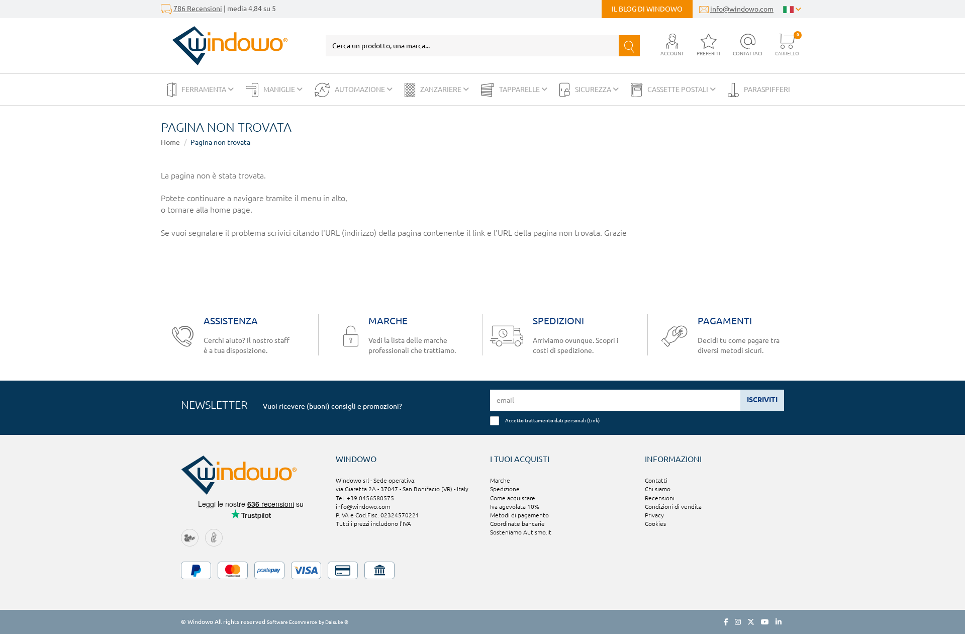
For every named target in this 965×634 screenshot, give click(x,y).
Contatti (656, 480)
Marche (500, 480)
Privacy (654, 515)
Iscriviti (762, 400)
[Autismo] (214, 536)
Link (593, 420)
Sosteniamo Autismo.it (520, 532)
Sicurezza (594, 89)
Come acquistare (512, 498)
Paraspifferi (767, 89)
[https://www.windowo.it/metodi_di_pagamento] (482, 570)
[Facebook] (726, 622)
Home (170, 142)
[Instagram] (738, 622)
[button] (672, 45)
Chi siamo (657, 489)
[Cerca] (629, 45)
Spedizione (505, 489)
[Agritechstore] (190, 536)
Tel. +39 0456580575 (365, 498)
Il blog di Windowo (647, 9)
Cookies (655, 523)
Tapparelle (520, 89)
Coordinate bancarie (517, 523)
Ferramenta (204, 89)
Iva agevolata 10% (514, 506)
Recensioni (659, 498)
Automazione (361, 89)
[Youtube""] (765, 622)
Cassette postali (678, 89)
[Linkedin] (779, 622)
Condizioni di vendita (673, 506)
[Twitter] (750, 622)
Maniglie (280, 89)
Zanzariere (441, 89)
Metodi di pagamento (519, 515)
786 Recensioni (197, 9)
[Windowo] (224, 46)
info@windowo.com (742, 9)
